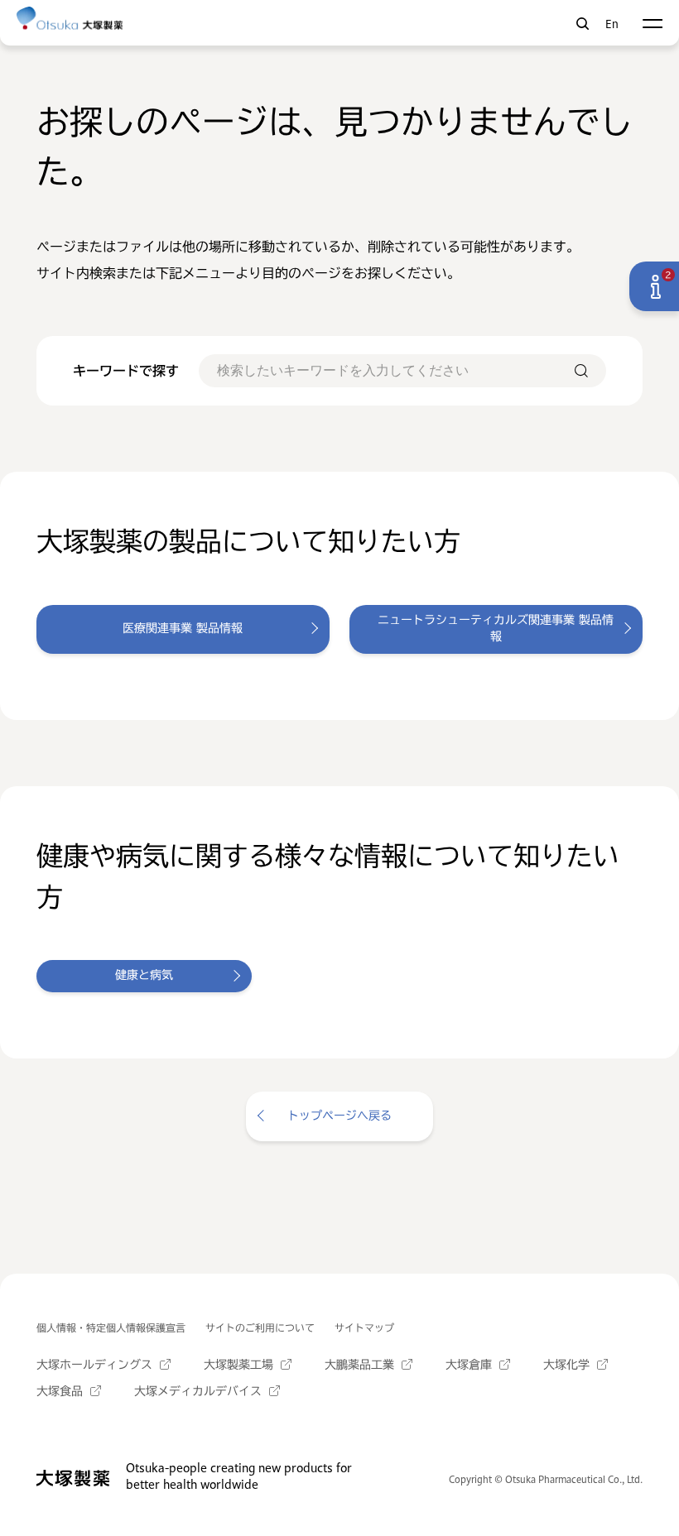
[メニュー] (652, 23)
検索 (582, 23)
